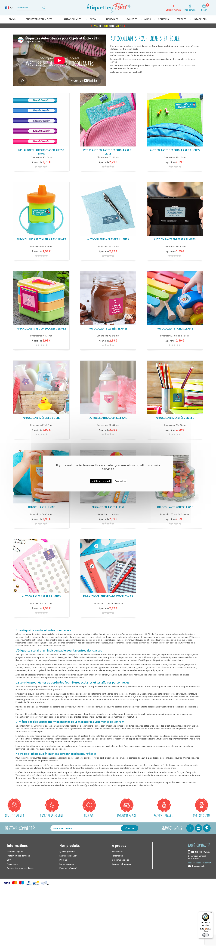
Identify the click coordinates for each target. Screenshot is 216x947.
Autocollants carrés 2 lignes (175, 417)
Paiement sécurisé (68, 867)
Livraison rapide (66, 863)
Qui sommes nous (120, 859)
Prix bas (63, 859)
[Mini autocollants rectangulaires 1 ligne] (41, 120)
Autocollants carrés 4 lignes (108, 328)
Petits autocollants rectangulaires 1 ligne (108, 151)
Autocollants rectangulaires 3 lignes (41, 239)
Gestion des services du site (20, 867)
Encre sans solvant (68, 855)
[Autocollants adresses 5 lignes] (175, 209)
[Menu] (211, 913)
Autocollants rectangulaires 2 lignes (175, 150)
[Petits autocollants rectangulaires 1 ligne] (108, 120)
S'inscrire (129, 828)
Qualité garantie (67, 851)
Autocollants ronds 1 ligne (175, 328)
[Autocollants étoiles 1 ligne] (41, 388)
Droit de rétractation (121, 863)
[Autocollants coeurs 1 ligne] (108, 388)
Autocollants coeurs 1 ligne (108, 417)
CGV (9, 859)
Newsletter (117, 851)
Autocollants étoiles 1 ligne (41, 417)
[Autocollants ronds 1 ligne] (175, 299)
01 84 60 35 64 (200, 852)
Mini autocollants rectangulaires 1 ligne (41, 151)
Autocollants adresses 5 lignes (175, 239)
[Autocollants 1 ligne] (41, 477)
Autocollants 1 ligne (41, 507)
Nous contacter (198, 866)
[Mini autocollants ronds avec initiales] (108, 566)
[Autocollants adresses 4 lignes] (108, 209)
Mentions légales (15, 851)
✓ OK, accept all (101, 481)
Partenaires (117, 855)
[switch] (205, 935)
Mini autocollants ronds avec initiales (108, 596)
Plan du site (12, 863)
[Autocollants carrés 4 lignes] (108, 299)
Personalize (120, 481)
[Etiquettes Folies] (108, 6)
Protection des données (18, 855)
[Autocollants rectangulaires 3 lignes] (41, 209)
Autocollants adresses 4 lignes (108, 239)
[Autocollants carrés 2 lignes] (175, 388)
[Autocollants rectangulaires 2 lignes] (175, 120)
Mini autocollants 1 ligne (108, 507)
